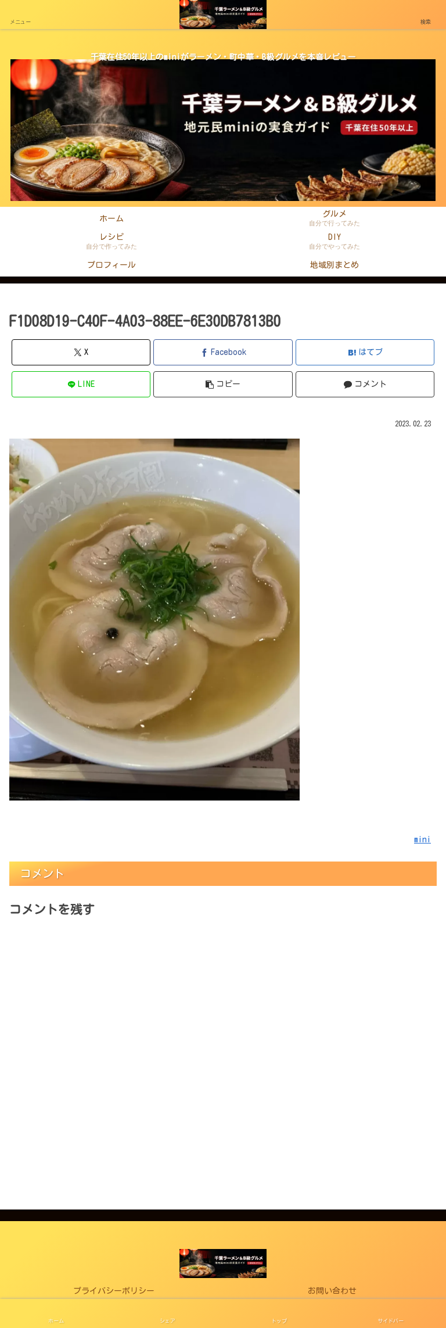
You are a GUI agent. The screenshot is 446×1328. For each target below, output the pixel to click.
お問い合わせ (332, 1291)
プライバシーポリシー (113, 1291)
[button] (222, 384)
